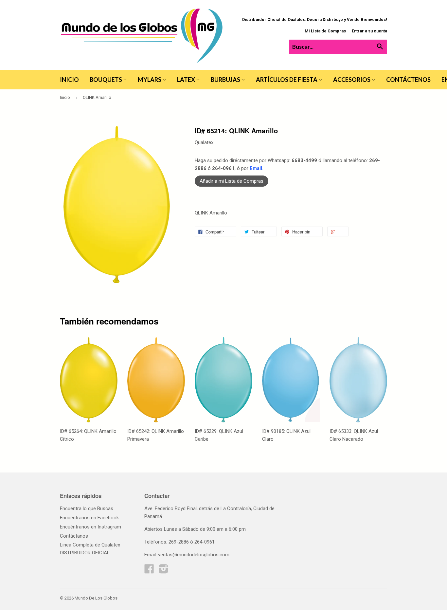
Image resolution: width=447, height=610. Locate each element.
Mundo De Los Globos (96, 598)
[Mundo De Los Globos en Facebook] (149, 571)
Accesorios (352, 79)
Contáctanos (74, 536)
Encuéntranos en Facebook (89, 518)
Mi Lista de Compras (325, 30)
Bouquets (106, 79)
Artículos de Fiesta (287, 79)
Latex (186, 79)
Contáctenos (408, 79)
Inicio (69, 79)
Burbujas (226, 79)
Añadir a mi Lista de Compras (231, 181)
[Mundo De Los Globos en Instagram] (164, 571)
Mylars (150, 79)
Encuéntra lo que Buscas (86, 508)
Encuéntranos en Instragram (90, 527)
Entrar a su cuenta (369, 30)
